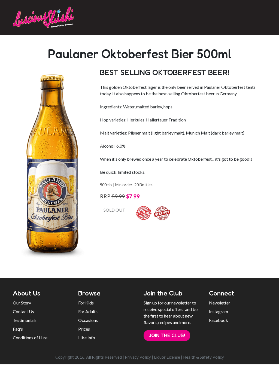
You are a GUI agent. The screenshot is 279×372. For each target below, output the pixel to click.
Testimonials (25, 320)
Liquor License (167, 357)
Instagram (218, 311)
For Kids (86, 302)
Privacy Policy (138, 357)
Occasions (88, 320)
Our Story (22, 302)
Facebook (218, 320)
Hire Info (86, 337)
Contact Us (23, 311)
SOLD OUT (114, 209)
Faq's (18, 328)
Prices (84, 328)
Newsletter (219, 302)
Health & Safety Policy (203, 357)
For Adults (88, 311)
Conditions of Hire (30, 337)
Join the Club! (167, 335)
